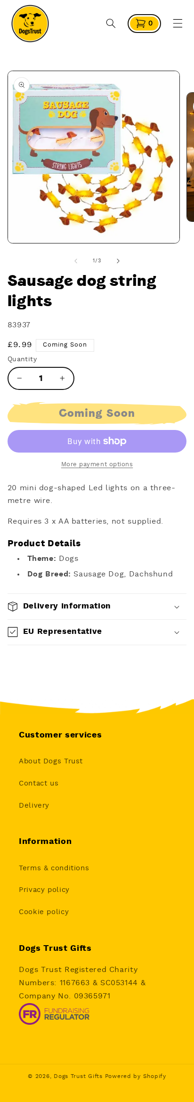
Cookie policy (44, 912)
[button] (111, 23)
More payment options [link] (97, 465)
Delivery (34, 805)
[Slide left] (75, 261)
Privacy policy (44, 889)
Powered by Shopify (135, 1076)
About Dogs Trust (51, 761)
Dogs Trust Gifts (78, 1076)
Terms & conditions (54, 868)
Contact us (38, 783)
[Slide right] (118, 261)
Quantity (22, 359)
